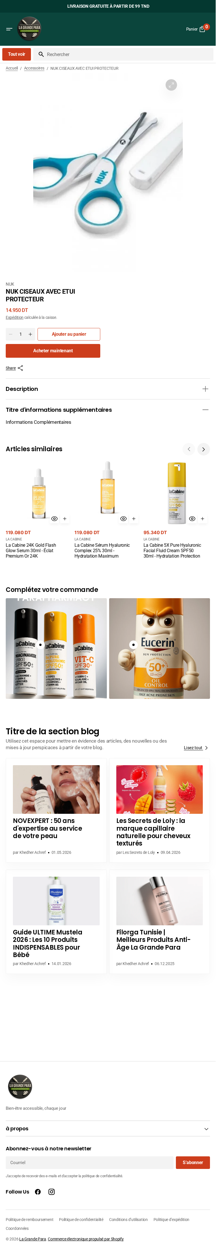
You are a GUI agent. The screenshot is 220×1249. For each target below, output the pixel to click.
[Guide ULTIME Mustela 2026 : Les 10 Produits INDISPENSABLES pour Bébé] (56, 922)
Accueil (12, 68)
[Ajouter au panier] (64, 518)
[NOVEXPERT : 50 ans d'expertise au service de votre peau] (56, 810)
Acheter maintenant (52, 350)
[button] (9, 29)
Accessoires (34, 68)
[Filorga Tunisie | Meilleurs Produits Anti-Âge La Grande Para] (159, 922)
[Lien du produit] (39, 510)
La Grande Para (32, 1239)
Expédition (14, 317)
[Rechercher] (39, 54)
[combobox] (129, 54)
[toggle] (205, 388)
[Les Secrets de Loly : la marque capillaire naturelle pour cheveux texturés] (159, 810)
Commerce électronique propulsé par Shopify (85, 1239)
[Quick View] (54, 518)
